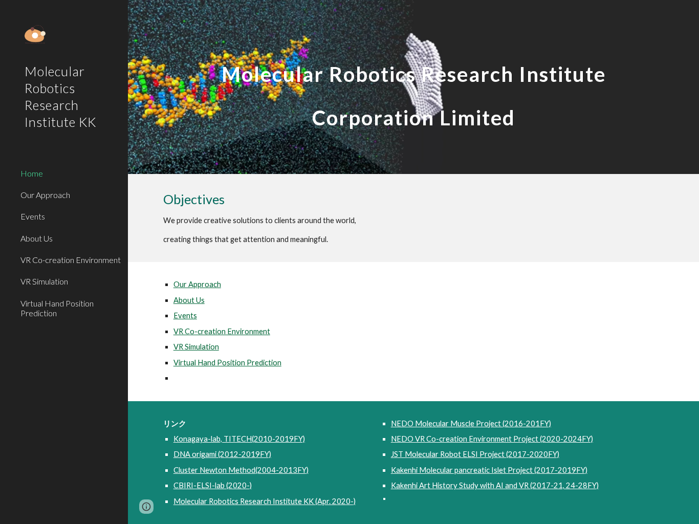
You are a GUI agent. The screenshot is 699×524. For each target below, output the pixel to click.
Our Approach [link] (45, 195)
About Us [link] (36, 238)
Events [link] (32, 216)
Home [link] (31, 173)
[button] (146, 506)
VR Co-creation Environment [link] (70, 260)
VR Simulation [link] (44, 281)
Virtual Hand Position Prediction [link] (57, 308)
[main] (414, 87)
